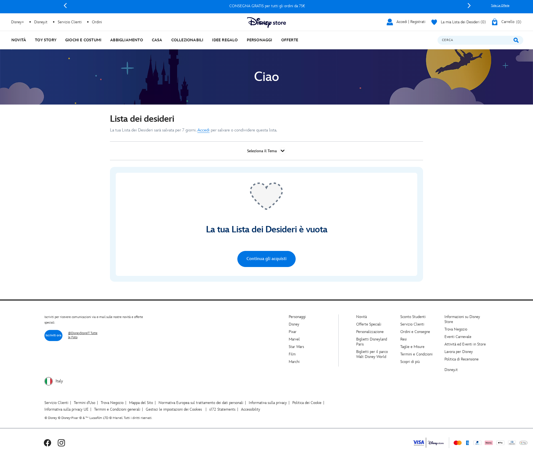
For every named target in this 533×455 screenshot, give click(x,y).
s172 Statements (222, 409)
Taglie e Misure (412, 346)
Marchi (294, 361)
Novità (361, 316)
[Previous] (65, 5)
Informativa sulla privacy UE (66, 409)
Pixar (292, 331)
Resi (403, 339)
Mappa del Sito (141, 402)
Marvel (294, 339)
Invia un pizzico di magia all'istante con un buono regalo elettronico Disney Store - (267, 6)
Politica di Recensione (461, 359)
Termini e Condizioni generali (117, 409)
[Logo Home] (266, 23)
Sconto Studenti (413, 316)
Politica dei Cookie (306, 402)
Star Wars (296, 346)
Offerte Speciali (368, 324)
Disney (294, 324)
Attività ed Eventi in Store (465, 344)
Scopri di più (410, 361)
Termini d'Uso (84, 402)
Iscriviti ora (53, 335)
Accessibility (250, 409)
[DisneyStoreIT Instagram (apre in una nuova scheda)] (61, 442)
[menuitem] (19, 40)
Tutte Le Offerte (500, 5)
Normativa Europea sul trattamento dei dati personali (201, 402)
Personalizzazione (370, 331)
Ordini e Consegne (415, 331)
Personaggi (297, 316)
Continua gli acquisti (266, 258)
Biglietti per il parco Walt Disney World (372, 354)
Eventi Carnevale (457, 336)
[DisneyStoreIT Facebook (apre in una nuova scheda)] (47, 442)
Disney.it (451, 369)
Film (292, 354)
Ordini (97, 22)
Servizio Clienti (412, 324)
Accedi (203, 130)
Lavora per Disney (458, 351)
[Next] (469, 5)
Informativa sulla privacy (268, 402)
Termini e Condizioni (416, 354)
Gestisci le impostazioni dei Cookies (174, 409)
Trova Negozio (455, 329)
